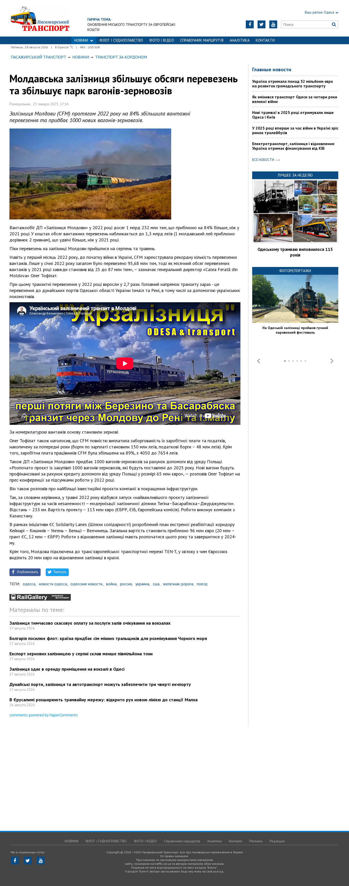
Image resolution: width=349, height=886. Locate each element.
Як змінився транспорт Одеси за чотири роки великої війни (294, 99)
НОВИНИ (81, 40)
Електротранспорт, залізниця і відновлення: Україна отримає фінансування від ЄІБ (293, 146)
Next (332, 361)
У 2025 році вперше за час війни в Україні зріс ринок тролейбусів (295, 130)
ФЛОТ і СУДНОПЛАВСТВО (121, 40)
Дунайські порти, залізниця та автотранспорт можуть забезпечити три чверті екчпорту (100, 684)
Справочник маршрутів (202, 40)
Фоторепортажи (295, 270)
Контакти (265, 40)
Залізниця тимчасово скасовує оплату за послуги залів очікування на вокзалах (89, 623)
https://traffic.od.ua (40, 18)
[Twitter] (261, 24)
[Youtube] (273, 24)
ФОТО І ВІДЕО (161, 40)
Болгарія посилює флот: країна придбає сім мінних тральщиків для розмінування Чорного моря (108, 638)
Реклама (255, 841)
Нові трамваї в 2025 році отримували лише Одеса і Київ (293, 115)
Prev (258, 361)
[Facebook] (250, 24)
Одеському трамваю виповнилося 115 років (295, 252)
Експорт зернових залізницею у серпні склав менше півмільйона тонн (81, 654)
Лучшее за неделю (295, 175)
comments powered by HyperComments (43, 714)
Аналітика (240, 40)
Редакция (277, 841)
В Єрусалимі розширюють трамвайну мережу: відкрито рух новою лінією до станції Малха (103, 700)
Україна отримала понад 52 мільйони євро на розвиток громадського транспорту (292, 83)
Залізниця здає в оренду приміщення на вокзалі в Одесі (66, 669)
